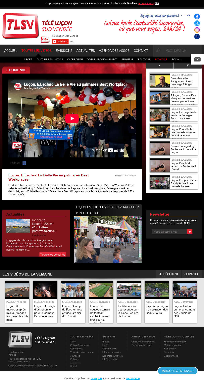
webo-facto (133, 378)
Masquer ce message (177, 370)
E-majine (96, 378)
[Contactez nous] (200, 58)
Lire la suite (39, 235)
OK (157, 3)
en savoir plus (146, 3)
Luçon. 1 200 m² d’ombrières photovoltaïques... (44, 227)
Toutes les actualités (52, 254)
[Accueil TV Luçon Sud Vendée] (37, 26)
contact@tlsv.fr (26, 365)
